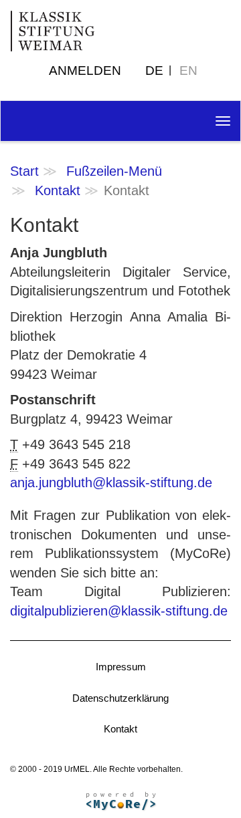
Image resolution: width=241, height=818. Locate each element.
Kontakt (57, 190)
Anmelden (85, 70)
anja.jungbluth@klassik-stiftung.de (111, 482)
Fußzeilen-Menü (114, 171)
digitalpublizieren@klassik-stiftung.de (119, 610)
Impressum (121, 666)
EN (188, 70)
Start (24, 171)
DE (154, 70)
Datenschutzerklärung (120, 698)
